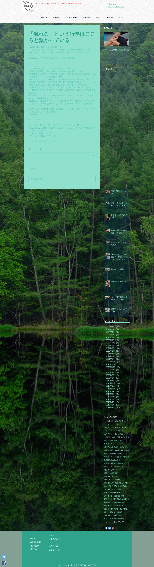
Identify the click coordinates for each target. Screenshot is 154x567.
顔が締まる (122, 519)
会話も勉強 (113, 440)
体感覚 (120, 440)
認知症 (112, 512)
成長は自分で (109, 483)
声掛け (120, 463)
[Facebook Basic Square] (106, 528)
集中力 (106, 519)
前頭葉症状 (125, 450)
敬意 (126, 483)
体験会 (51, 535)
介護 (118, 437)
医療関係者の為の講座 (112, 460)
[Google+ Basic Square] (113, 528)
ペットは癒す (109, 431)
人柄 (115, 434)
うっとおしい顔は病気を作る (114, 421)
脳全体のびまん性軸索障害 (113, 506)
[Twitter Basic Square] (109, 528)
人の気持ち (108, 434)
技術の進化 (119, 483)
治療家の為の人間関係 (112, 493)
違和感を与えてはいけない (113, 515)
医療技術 (118, 457)
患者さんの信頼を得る (112, 476)
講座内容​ (34, 549)
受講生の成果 (55, 539)
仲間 (105, 440)
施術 (105, 486)
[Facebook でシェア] (30, 149)
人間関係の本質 (109, 437)
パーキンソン (109, 427)
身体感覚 (119, 512)
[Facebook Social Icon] (4, 563)
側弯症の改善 (109, 450)
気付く (114, 489)
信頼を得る (124, 447)
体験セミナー (109, 444)
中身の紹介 (119, 431)
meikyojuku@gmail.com (116, 7)
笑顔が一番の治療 (118, 502)
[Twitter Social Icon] (4, 557)
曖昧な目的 (113, 486)
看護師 (126, 499)
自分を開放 (124, 509)
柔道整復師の (123, 486)
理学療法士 (108, 499)
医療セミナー (109, 457)
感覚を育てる (109, 480)
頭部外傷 (113, 519)
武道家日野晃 (36, 542)
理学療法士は (118, 499)
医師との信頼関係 (110, 453)
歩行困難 (107, 489)
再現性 (117, 450)
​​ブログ (51, 543)
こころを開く (115, 424)
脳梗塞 (106, 509)
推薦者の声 (53, 546)
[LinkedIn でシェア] (41, 149)
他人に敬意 (125, 437)
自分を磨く (114, 509)
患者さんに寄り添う (111, 473)
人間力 (120, 434)
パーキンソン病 (120, 427)
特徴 (122, 496)
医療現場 (126, 457)
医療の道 (121, 453)
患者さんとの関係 (110, 470)
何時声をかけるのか (111, 447)
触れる (106, 512)
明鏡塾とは (35, 538)
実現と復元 (108, 467)
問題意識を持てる (110, 463)
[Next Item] (125, 39)
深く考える (108, 496)
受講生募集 (34, 546)
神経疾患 (107, 502)
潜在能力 (117, 496)
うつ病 (106, 424)
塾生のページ (55, 550)
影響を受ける (118, 467)
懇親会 (117, 480)
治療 (119, 489)
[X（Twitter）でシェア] (35, 149)
